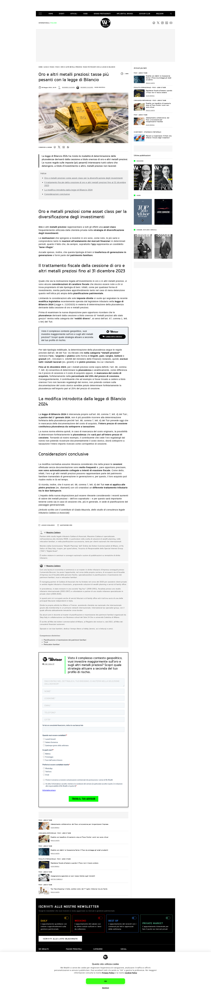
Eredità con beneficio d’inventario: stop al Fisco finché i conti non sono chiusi (79, 837)
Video (85, 14)
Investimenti (138, 132)
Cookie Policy (131, 973)
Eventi (61, 14)
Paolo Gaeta (55, 840)
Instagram (162, 22)
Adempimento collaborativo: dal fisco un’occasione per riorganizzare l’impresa (79, 824)
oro (94, 244)
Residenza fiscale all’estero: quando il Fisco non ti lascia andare (74, 863)
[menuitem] (44, 23)
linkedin (166, 22)
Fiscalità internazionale (47, 859)
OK (105, 981)
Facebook (153, 22)
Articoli (73, 14)
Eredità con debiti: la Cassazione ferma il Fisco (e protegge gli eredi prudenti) (79, 850)
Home (51, 14)
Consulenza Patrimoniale (47, 833)
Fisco (57, 67)
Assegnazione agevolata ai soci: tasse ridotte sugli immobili (73, 876)
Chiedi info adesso (114, 336)
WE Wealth (105, 23)
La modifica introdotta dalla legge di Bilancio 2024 (68, 190)
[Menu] (41, 14)
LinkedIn (63, 147)
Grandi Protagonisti (102, 14)
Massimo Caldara (68, 87)
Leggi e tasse (49, 67)
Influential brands (125, 14)
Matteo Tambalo (56, 879)
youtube (170, 22)
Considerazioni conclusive (57, 194)
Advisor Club (144, 14)
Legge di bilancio (48, 525)
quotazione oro (66, 525)
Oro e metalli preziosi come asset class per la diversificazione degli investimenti (83, 178)
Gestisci (105, 988)
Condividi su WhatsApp (68, 147)
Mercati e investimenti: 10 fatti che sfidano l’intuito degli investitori (158, 137)
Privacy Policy (108, 973)
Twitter (59, 147)
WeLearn (160, 14)
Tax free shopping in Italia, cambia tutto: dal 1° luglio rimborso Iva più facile (79, 889)
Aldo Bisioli (55, 827)
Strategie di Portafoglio (152, 132)
